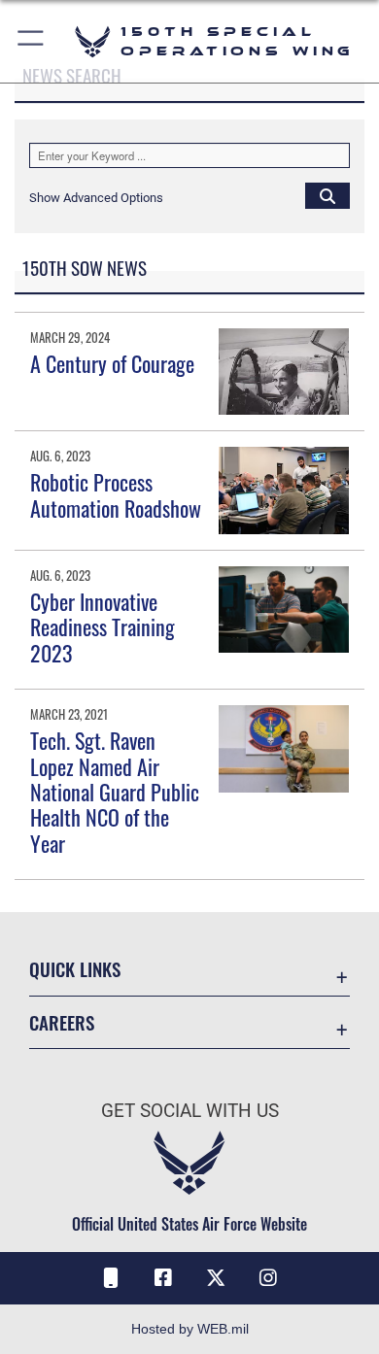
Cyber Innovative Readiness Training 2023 (102, 627)
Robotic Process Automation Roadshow (115, 494)
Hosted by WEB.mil (190, 1329)
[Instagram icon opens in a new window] (268, 1278)
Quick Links (75, 969)
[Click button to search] (327, 195)
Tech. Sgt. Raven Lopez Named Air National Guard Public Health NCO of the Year (114, 792)
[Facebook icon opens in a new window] (163, 1278)
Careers (61, 1022)
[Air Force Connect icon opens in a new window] (110, 1278)
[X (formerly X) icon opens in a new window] (215, 1278)
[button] (31, 41)
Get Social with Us (190, 1111)
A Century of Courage (112, 363)
